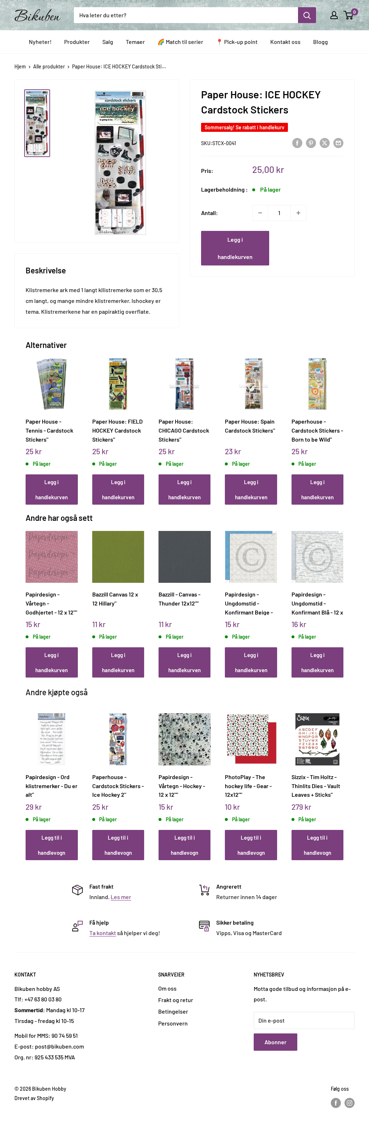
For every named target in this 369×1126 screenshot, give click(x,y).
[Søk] (307, 15)
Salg (107, 41)
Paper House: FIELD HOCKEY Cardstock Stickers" (117, 430)
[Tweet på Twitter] (325, 142)
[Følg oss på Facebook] (336, 1103)
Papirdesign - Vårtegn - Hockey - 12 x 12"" (182, 785)
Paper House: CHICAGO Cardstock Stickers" (184, 430)
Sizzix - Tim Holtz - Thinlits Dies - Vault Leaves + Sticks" (316, 785)
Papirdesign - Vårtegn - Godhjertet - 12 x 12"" (51, 603)
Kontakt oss (285, 41)
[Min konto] (334, 15)
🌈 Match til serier (180, 41)
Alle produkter (49, 66)
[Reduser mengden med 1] (260, 212)
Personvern (173, 1023)
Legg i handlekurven (235, 248)
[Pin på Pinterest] (311, 142)
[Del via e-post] (338, 142)
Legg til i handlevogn (51, 845)
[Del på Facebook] (297, 142)
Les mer (121, 896)
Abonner (275, 1041)
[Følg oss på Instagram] (349, 1103)
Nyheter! (40, 41)
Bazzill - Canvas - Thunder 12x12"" (179, 599)
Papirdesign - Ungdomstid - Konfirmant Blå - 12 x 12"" (317, 603)
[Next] (341, 423)
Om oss (167, 988)
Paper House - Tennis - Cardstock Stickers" (49, 430)
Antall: (209, 212)
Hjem (20, 66)
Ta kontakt (102, 932)
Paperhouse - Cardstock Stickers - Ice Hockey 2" (118, 785)
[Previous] (27, 423)
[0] (348, 15)
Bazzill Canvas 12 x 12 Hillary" (115, 599)
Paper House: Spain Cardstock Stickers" (250, 426)
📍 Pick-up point (237, 41)
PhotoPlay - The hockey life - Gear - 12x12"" (248, 785)
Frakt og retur (175, 999)
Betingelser (173, 1011)
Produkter (77, 41)
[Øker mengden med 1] (298, 212)
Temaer (135, 41)
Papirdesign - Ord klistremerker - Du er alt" (51, 785)
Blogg (320, 41)
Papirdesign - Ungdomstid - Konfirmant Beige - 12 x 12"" (249, 603)
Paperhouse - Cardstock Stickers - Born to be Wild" (317, 430)
